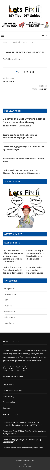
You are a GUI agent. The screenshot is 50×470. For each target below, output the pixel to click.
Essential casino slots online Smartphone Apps (23, 159)
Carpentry (9, 288)
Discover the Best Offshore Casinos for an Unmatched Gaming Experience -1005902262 (24, 122)
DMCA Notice (9, 384)
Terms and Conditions (12, 390)
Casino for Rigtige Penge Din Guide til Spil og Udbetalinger (23, 148)
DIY (6, 300)
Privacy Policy (8, 396)
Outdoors (9, 323)
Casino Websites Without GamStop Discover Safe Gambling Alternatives (21, 171)
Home (5, 42)
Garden (8, 305)
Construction (10, 294)
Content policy (9, 402)
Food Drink (10, 311)
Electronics (10, 317)
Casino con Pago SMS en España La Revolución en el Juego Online (20, 136)
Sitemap (6, 408)
